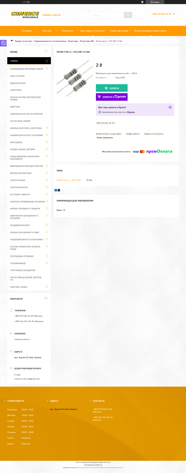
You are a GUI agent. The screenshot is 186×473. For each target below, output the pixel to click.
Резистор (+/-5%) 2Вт (69, 180)
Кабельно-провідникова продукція (27, 201)
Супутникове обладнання (22, 270)
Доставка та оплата (92, 30)
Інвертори (15, 107)
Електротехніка (17, 180)
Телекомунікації (18, 263)
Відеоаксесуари (18, 83)
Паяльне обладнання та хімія (24, 232)
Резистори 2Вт (87, 41)
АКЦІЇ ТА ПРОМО (17, 76)
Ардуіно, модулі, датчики (22, 149)
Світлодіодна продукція (21, 256)
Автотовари (16, 142)
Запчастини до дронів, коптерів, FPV (26, 278)
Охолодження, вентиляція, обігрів (26, 69)
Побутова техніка (18, 287)
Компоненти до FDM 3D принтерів (26, 114)
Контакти (67, 30)
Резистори (73, 41)
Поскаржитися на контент (89, 467)
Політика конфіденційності (112, 467)
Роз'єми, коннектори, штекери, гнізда (25, 248)
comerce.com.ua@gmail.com (27, 378)
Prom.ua (107, 462)
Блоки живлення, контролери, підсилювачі (25, 157)
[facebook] (55, 190)
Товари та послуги (23, 41)
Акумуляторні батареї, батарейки (26, 135)
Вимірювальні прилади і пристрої (26, 166)
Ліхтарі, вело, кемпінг (20, 121)
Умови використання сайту (150, 30)
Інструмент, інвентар (20, 194)
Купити (114, 88)
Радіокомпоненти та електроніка (50, 41)
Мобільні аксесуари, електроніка (26, 128)
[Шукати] (128, 15)
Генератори (15, 90)
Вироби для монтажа (21, 173)
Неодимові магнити (20, 225)
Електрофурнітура (19, 187)
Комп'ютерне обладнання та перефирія (24, 217)
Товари (14, 61)
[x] (59, 190)
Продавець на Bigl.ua (93, 465)
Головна (27, 30)
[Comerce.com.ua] (25, 17)
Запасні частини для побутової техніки (25, 98)
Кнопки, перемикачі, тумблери (25, 208)
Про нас (47, 30)
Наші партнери (119, 30)
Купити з (108, 97)
